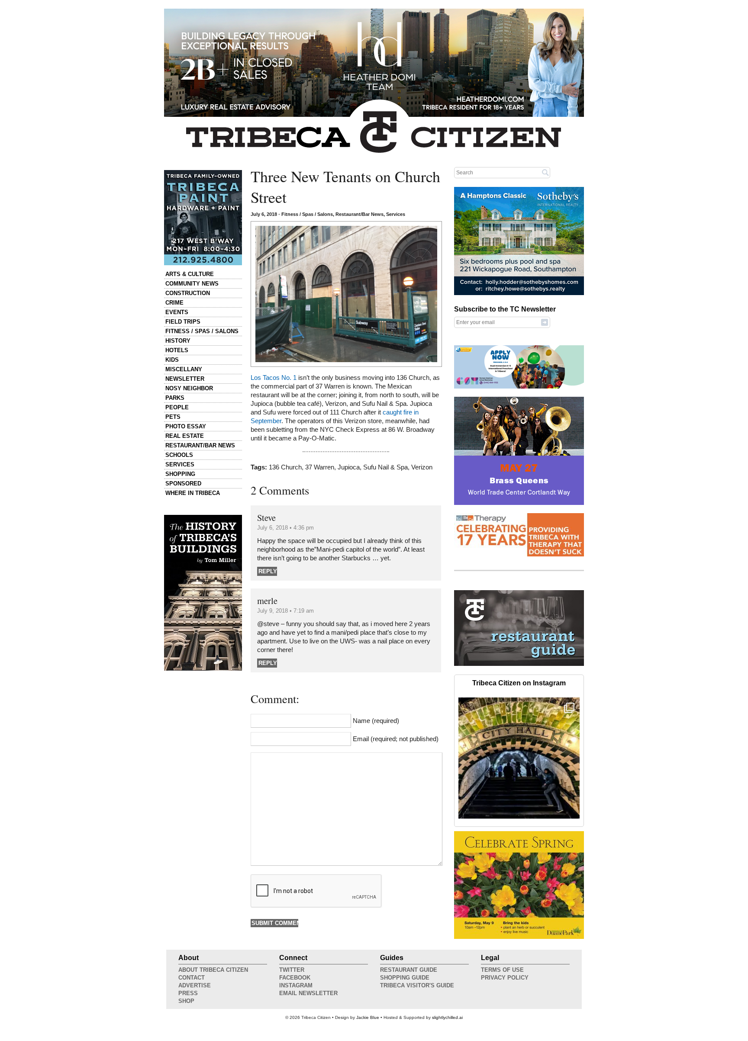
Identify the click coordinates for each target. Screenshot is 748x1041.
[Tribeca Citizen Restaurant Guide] (519, 664)
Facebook (294, 977)
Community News (192, 283)
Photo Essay (185, 426)
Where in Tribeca (192, 493)
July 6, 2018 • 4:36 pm (285, 527)
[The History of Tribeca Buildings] (203, 593)
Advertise (194, 985)
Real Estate (184, 436)
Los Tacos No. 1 (274, 377)
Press (188, 993)
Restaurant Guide (408, 970)
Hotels (176, 350)
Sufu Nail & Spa (385, 467)
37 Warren (319, 467)
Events (176, 312)
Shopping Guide (404, 977)
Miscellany (183, 369)
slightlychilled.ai (447, 1017)
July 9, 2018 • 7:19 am (285, 610)
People (177, 407)
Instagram (296, 985)
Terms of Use (502, 970)
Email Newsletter (308, 993)
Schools (179, 455)
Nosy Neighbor (189, 388)
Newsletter (184, 379)
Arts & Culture (189, 274)
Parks (174, 398)
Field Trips (182, 321)
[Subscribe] (544, 322)
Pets (173, 417)
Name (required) (376, 720)
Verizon (421, 467)
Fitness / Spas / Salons (202, 331)
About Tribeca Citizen (213, 970)
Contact (191, 977)
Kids (172, 360)
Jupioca (349, 467)
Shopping (180, 474)
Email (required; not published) (395, 739)
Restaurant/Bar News (200, 445)
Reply (267, 571)
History (177, 340)
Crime (174, 302)
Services (179, 464)
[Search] (545, 172)
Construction (187, 293)
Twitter (291, 970)
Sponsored (183, 483)
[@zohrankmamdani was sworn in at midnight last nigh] (519, 758)
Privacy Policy (505, 977)
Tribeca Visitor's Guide (417, 985)
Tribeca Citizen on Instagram (519, 683)
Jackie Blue (367, 1017)
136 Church (285, 467)
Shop (186, 1001)
